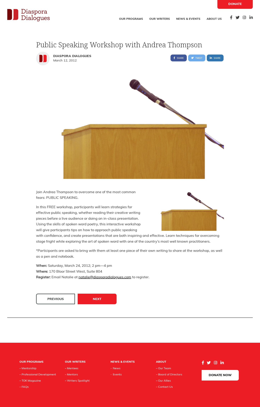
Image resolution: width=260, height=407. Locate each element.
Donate (235, 4)
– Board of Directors (169, 374)
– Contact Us (164, 387)
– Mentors (71, 374)
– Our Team (163, 368)
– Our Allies (163, 380)
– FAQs (24, 387)
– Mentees (71, 368)
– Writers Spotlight (77, 380)
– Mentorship (27, 368)
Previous (55, 299)
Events (117, 374)
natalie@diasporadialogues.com (105, 277)
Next (97, 299)
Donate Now (220, 375)
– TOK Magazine (30, 380)
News (116, 368)
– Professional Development (37, 374)
